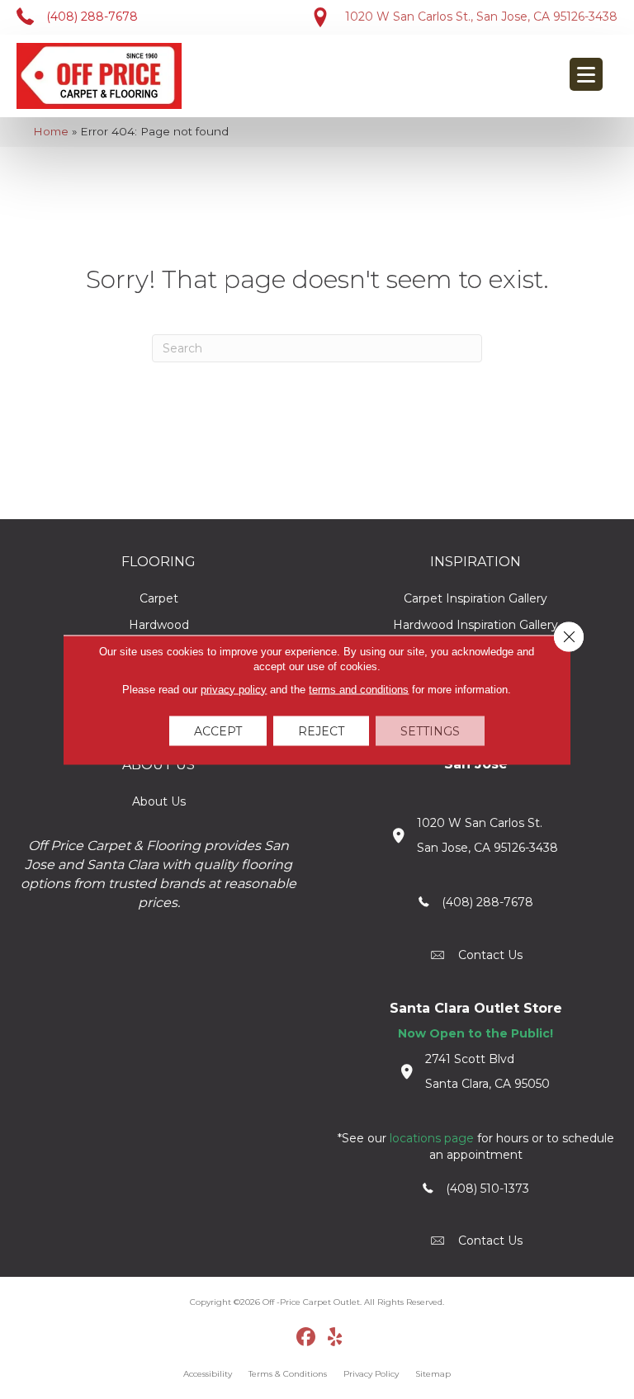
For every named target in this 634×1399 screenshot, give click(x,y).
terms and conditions (359, 689)
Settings (430, 730)
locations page (432, 1138)
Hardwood (159, 624)
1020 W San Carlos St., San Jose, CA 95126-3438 (481, 16)
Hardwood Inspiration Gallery (475, 624)
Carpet (159, 598)
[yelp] (336, 1338)
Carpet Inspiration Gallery (475, 598)
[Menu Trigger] (586, 74)
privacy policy (234, 689)
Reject (321, 730)
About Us (159, 801)
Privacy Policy (371, 1373)
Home (51, 131)
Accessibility (207, 1373)
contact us (490, 955)
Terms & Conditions (287, 1373)
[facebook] (307, 1338)
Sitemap (433, 1373)
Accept (218, 730)
